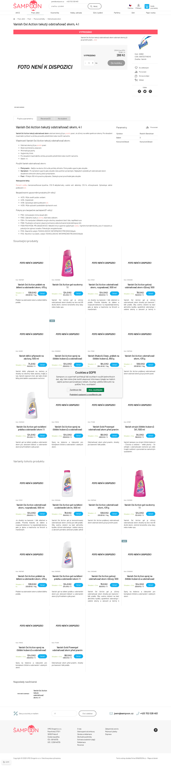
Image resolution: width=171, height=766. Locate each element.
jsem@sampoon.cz (57, 1)
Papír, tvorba (150, 13)
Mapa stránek (152, 758)
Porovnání (142, 72)
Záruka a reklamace (84, 734)
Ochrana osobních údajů (86, 739)
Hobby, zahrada (76, 13)
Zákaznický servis (112, 729)
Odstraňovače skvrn (54, 19)
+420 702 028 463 (72, 1)
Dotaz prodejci (144, 76)
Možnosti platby (111, 731)
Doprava (108, 734)
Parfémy (117, 13)
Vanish (143, 59)
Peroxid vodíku (21, 185)
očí (25, 188)
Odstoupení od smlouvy (86, 731)
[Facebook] (156, 730)
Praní (29, 19)
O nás (79, 729)
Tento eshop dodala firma (125, 758)
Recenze (80, 745)
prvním (67, 133)
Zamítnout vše (75, 390)
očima (40, 218)
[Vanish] (145, 49)
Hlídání (141, 80)
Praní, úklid (35, 13)
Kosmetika (55, 13)
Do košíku (116, 63)
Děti (133, 13)
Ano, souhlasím (95, 390)
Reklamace (81, 742)
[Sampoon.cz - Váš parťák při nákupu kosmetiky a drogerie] (14, 19)
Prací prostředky (39, 19)
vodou (76, 226)
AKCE (18, 13)
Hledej (95, 6)
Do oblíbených (144, 68)
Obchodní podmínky (84, 737)
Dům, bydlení (98, 13)
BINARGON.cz (141, 758)
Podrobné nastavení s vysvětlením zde (85, 395)
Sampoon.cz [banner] (27, 5)
